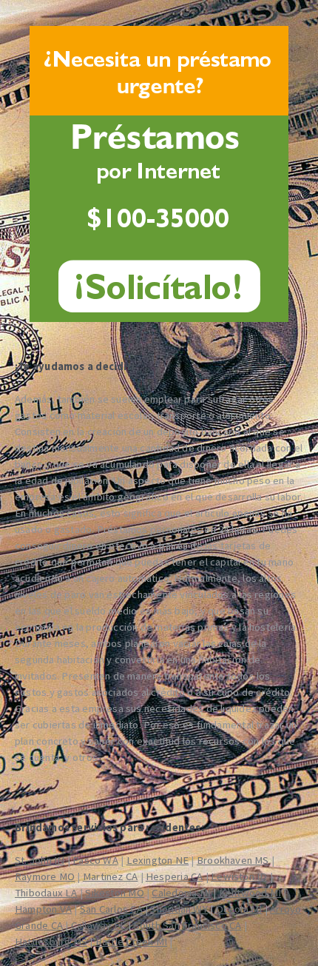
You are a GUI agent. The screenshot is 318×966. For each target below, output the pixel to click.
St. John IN (39, 860)
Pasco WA (95, 860)
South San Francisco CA (188, 925)
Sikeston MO (114, 892)
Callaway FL (98, 925)
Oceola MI (239, 909)
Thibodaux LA (46, 892)
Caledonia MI (181, 892)
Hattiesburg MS (51, 941)
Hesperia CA (174, 876)
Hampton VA (43, 909)
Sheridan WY (178, 909)
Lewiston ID (239, 876)
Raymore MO (45, 876)
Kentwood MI (250, 892)
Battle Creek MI (131, 941)
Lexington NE (157, 860)
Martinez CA (110, 876)
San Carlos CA (111, 909)
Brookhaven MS (233, 860)
